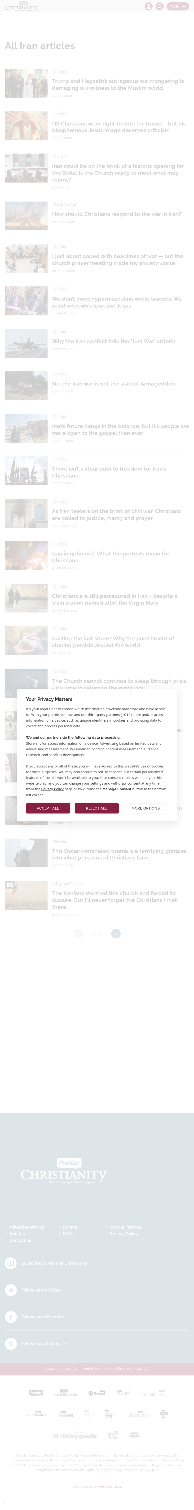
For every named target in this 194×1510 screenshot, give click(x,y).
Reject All (97, 808)
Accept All (48, 808)
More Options (146, 808)
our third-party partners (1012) (106, 714)
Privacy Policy (52, 788)
